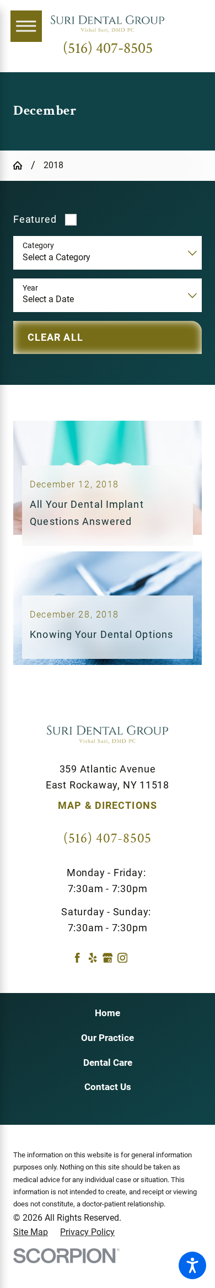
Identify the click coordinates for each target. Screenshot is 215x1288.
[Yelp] (93, 958)
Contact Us (107, 1086)
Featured (34, 219)
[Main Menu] (26, 26)
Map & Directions (107, 805)
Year (30, 287)
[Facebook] (77, 958)
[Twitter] (137, 958)
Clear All (55, 337)
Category (38, 245)
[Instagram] (122, 958)
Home (107, 1012)
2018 (53, 165)
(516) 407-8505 (108, 49)
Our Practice (107, 1037)
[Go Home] (22, 165)
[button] (192, 1265)
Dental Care (107, 1062)
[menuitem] (107, 1013)
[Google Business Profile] (107, 958)
